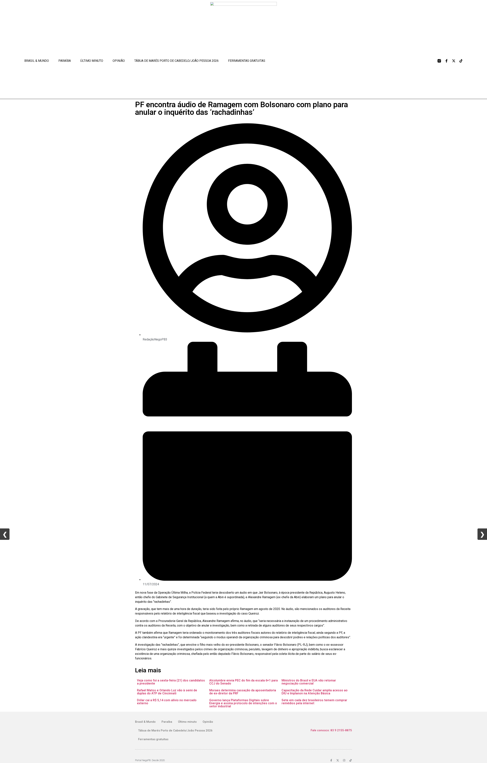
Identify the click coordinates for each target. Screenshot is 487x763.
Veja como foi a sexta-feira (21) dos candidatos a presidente (171, 682)
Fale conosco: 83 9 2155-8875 (331, 730)
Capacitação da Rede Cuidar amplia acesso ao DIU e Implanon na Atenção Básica (315, 691)
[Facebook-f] (446, 61)
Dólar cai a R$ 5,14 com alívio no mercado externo (167, 701)
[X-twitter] (453, 61)
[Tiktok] (461, 61)
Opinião (119, 61)
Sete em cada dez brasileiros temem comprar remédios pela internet (314, 701)
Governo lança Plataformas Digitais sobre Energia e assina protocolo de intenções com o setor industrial (243, 703)
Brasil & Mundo (36, 61)
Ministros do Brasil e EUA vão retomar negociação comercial (309, 682)
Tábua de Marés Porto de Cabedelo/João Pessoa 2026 (176, 61)
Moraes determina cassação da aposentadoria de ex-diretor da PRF (242, 691)
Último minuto (91, 61)
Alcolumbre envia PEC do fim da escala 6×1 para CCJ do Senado (243, 682)
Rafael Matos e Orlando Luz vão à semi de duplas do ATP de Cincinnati (167, 691)
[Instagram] (344, 760)
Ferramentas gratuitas (246, 61)
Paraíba (64, 61)
